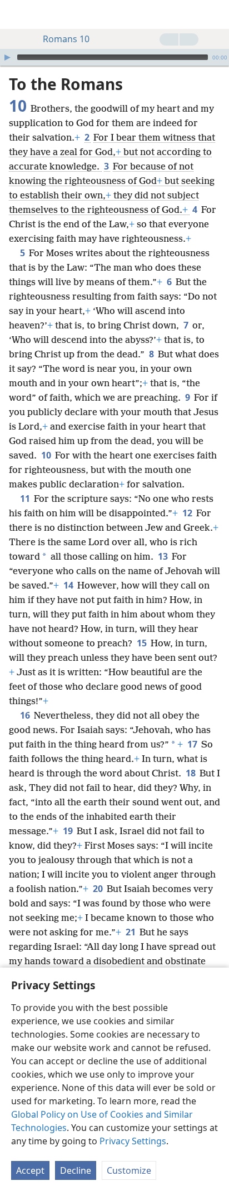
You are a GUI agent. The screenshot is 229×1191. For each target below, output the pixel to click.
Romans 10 (66, 39)
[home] (16, 14)
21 (131, 932)
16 (26, 715)
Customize (129, 1170)
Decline (75, 1170)
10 (47, 455)
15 (142, 643)
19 (68, 831)
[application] (114, 57)
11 (26, 498)
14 (69, 585)
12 (188, 513)
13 (164, 556)
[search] (215, 14)
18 (191, 773)
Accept (30, 1170)
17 (193, 744)
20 (98, 889)
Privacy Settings (132, 1141)
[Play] (7, 57)
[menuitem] (16, 14)
